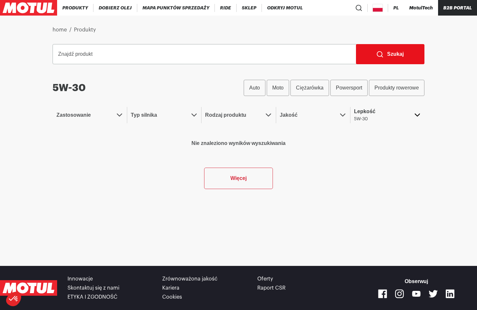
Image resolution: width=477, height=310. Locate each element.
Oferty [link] (265, 278)
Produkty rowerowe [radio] (396, 87)
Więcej (238, 178)
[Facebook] (382, 293)
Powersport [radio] (349, 87)
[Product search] (358, 8)
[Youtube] (416, 293)
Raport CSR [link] (271, 288)
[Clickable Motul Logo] (28, 8)
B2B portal (457, 8)
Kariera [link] (170, 288)
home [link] (60, 29)
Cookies (172, 297)
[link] (226, 8)
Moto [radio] (278, 87)
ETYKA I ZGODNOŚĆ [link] (92, 297)
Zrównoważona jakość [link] (189, 278)
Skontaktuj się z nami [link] (93, 288)
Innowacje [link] (80, 278)
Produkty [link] (85, 29)
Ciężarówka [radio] (310, 87)
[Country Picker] (378, 8)
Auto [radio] (254, 87)
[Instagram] (399, 293)
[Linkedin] (450, 293)
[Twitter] (433, 293)
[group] (334, 88)
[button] (13, 299)
